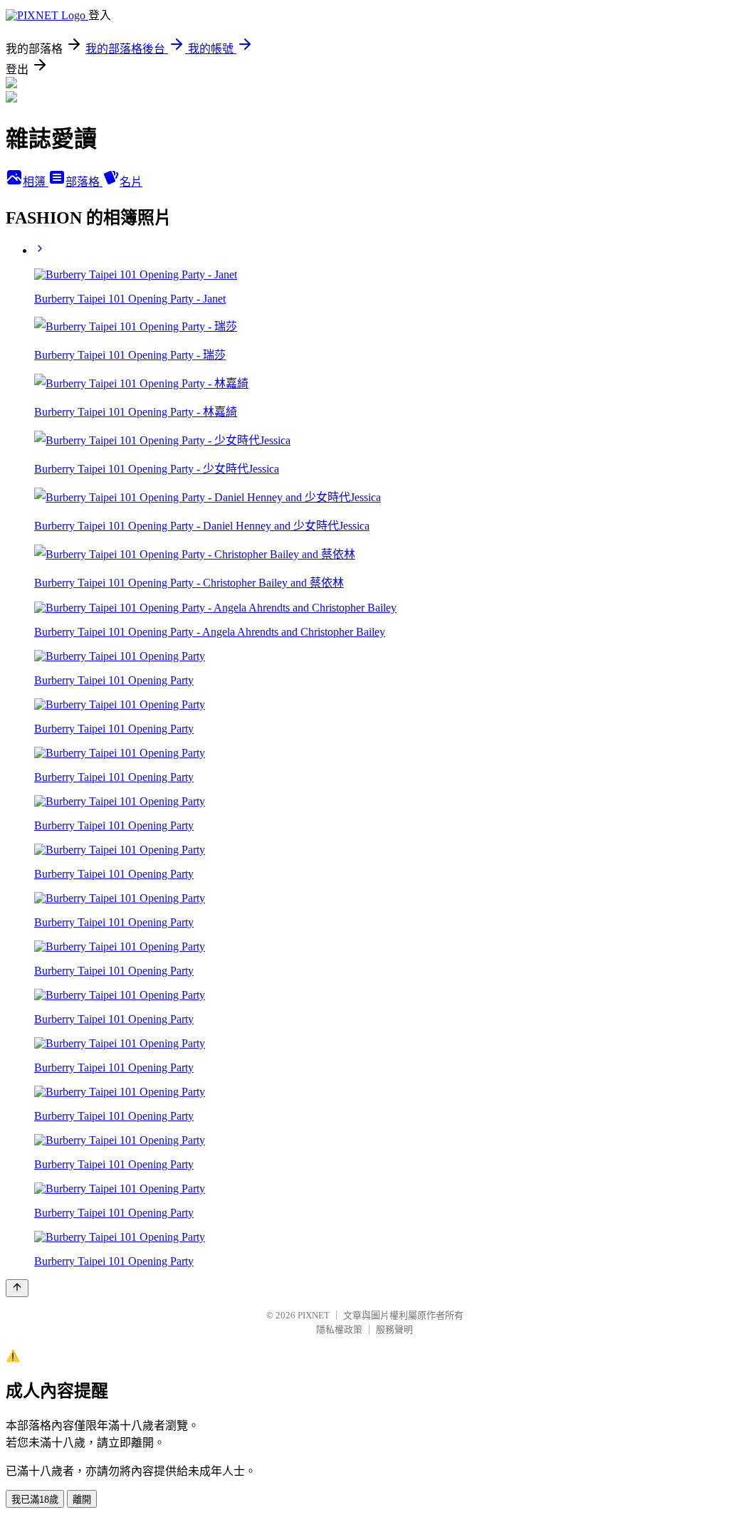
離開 (82, 1499)
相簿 (35, 182)
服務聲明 (394, 1329)
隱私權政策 (339, 1329)
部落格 (84, 182)
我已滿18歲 (34, 1499)
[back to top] (17, 1288)
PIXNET (314, 1315)
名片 (131, 182)
